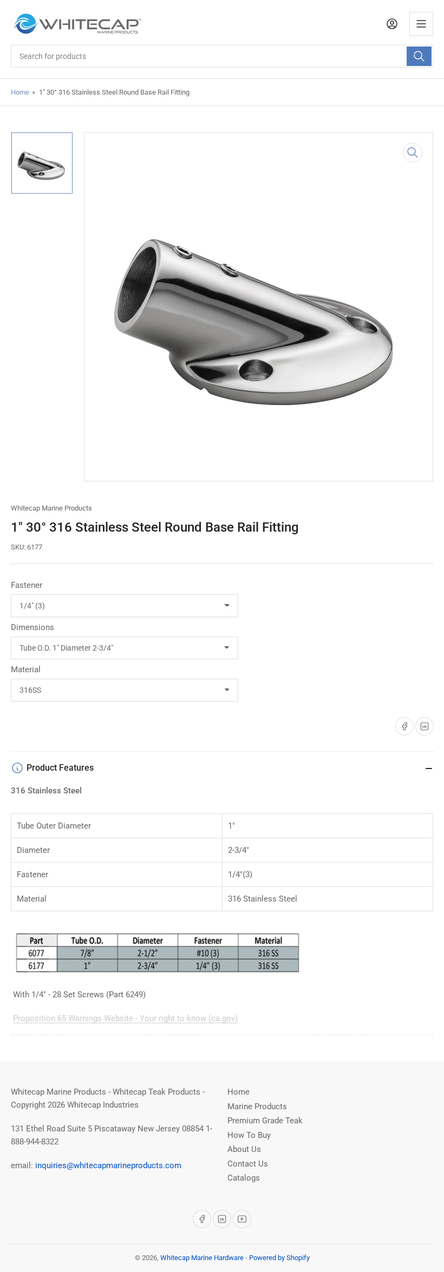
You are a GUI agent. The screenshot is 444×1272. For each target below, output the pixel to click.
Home (20, 92)
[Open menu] (421, 24)
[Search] (419, 56)
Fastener (26, 585)
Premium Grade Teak (265, 1120)
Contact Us (247, 1164)
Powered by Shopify (279, 1258)
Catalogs (243, 1178)
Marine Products (257, 1106)
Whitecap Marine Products (51, 508)
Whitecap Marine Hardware (202, 1258)
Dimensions (32, 627)
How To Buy (249, 1135)
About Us (244, 1149)
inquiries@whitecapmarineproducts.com (108, 1165)
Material (26, 669)
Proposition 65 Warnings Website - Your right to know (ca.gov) (125, 1018)
